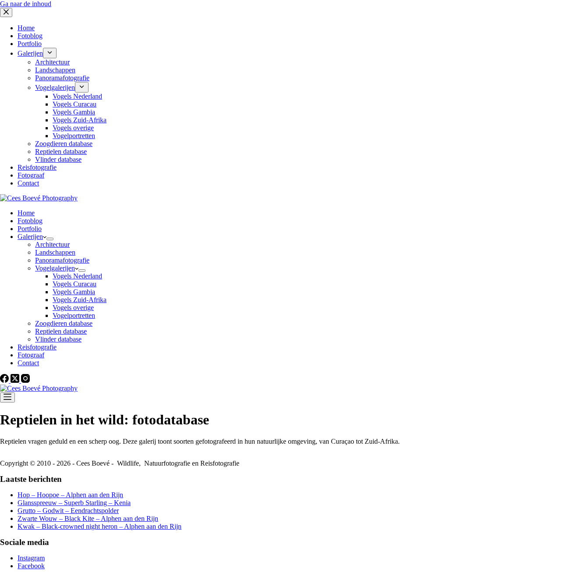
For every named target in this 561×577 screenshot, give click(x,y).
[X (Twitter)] (16, 380)
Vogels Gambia (74, 292)
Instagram (31, 558)
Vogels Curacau (74, 284)
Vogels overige (73, 307)
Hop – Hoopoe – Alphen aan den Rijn (70, 495)
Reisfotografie (37, 347)
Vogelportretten (74, 315)
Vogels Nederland (77, 276)
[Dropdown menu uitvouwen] (49, 239)
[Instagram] (25, 380)
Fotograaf (31, 355)
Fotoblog (30, 220)
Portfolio (30, 228)
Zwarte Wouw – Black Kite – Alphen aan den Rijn (88, 518)
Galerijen (30, 236)
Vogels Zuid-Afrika (80, 299)
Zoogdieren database (63, 323)
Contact (28, 363)
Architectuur (52, 244)
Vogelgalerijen (55, 268)
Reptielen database (61, 331)
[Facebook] (5, 380)
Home (26, 213)
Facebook (31, 566)
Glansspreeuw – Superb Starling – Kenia (74, 502)
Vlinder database (58, 339)
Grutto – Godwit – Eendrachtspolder (68, 510)
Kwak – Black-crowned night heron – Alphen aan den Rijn (99, 526)
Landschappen (55, 252)
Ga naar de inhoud (25, 3)
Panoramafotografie (62, 260)
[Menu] (7, 397)
